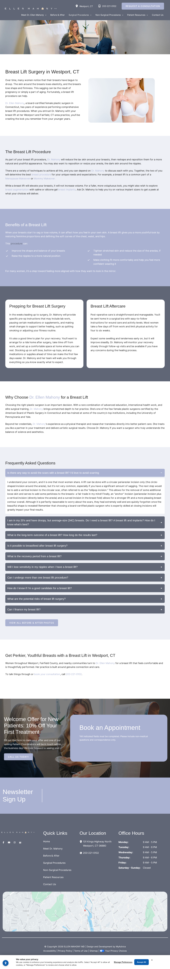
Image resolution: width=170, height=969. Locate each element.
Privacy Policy (65, 950)
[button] (45, 14)
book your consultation (47, 674)
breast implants (67, 189)
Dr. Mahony (53, 159)
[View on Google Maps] (85, 912)
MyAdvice (121, 946)
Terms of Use (81, 950)
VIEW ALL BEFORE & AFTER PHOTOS (31, 622)
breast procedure (41, 174)
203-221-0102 (74, 674)
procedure (16, 243)
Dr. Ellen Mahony (14, 103)
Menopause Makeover (17, 178)
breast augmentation (17, 189)
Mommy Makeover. (44, 178)
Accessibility (49, 950)
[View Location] (77, 6)
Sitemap (94, 950)
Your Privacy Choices (116, 950)
